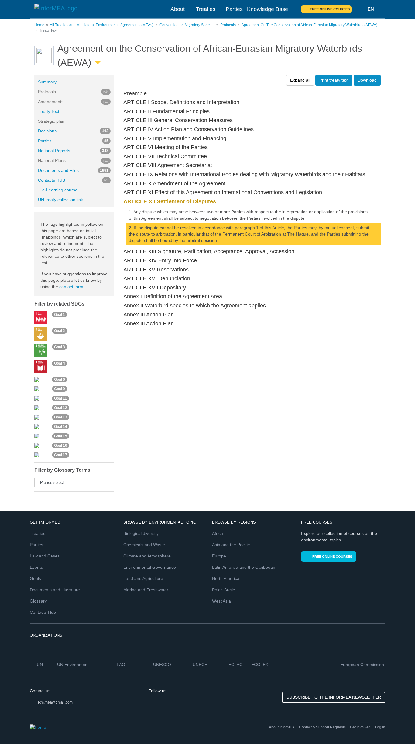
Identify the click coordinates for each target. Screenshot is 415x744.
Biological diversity (141, 533)
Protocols (228, 25)
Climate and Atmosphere (147, 556)
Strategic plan (51, 121)
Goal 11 (60, 398)
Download (367, 80)
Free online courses (330, 9)
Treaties (205, 9)
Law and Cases (45, 556)
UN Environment (73, 664)
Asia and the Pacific (231, 544)
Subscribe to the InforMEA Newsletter (333, 697)
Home (39, 25)
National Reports (73, 150)
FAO (121, 664)
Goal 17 (60, 455)
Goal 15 (60, 436)
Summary (47, 81)
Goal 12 (60, 408)
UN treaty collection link (60, 199)
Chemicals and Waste (144, 544)
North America (225, 578)
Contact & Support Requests (322, 727)
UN (40, 664)
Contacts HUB (73, 180)
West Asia (221, 601)
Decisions (73, 130)
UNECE (200, 664)
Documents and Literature (55, 589)
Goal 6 (59, 379)
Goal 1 (59, 315)
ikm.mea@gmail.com (55, 702)
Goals (35, 578)
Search (359, 9)
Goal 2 (59, 331)
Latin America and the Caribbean (243, 567)
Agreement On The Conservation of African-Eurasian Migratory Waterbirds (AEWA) (309, 25)
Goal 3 (59, 347)
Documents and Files (73, 170)
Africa (217, 533)
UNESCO (162, 664)
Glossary (38, 601)
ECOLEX (260, 664)
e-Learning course (59, 189)
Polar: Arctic (223, 589)
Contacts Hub (43, 612)
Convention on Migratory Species (186, 25)
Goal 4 (59, 363)
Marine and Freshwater (145, 589)
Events (36, 567)
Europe (219, 556)
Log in (380, 727)
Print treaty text (333, 80)
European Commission (362, 664)
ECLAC (236, 664)
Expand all (300, 80)
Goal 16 (60, 445)
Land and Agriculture (143, 578)
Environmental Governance (149, 567)
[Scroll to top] (397, 726)
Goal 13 (60, 417)
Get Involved (360, 727)
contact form (71, 286)
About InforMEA (282, 727)
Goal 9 (59, 389)
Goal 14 (60, 426)
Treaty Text (48, 111)
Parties (234, 9)
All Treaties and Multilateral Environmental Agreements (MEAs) (101, 25)
